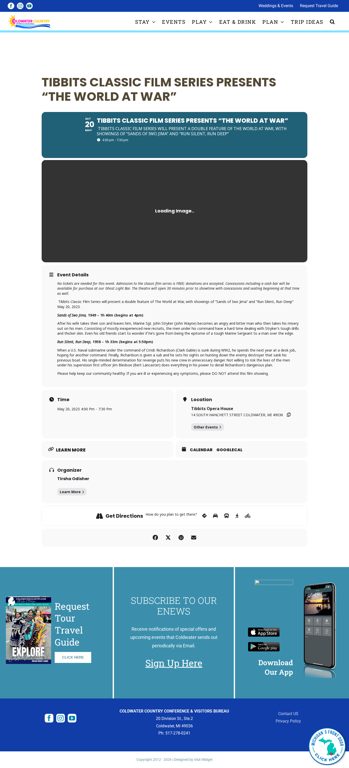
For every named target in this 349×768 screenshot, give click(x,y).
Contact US (288, 713)
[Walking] (237, 516)
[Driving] (215, 516)
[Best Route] (204, 516)
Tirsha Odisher (73, 479)
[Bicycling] (247, 516)
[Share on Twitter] (168, 537)
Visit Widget (203, 760)
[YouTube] (72, 718)
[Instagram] (60, 718)
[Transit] (227, 516)
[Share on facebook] (155, 537)
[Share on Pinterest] (181, 537)
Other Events (206, 427)
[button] (332, 21)
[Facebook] (49, 718)
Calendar (201, 450)
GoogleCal (229, 450)
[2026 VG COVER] (28, 598)
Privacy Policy (288, 721)
